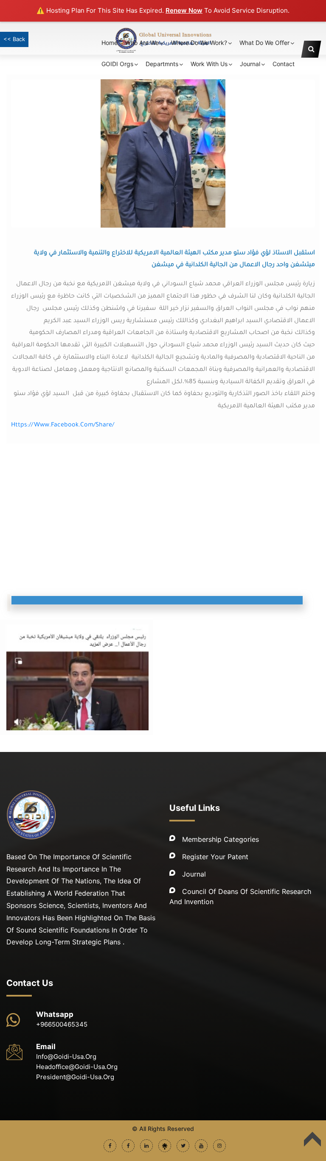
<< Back (14, 39)
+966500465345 (61, 1024)
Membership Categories (220, 839)
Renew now (184, 10)
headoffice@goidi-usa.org (77, 1067)
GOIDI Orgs (117, 63)
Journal (194, 874)
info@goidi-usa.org (66, 1056)
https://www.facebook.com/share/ (62, 425)
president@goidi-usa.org (75, 1077)
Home (109, 42)
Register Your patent (215, 856)
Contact (284, 63)
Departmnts (162, 63)
